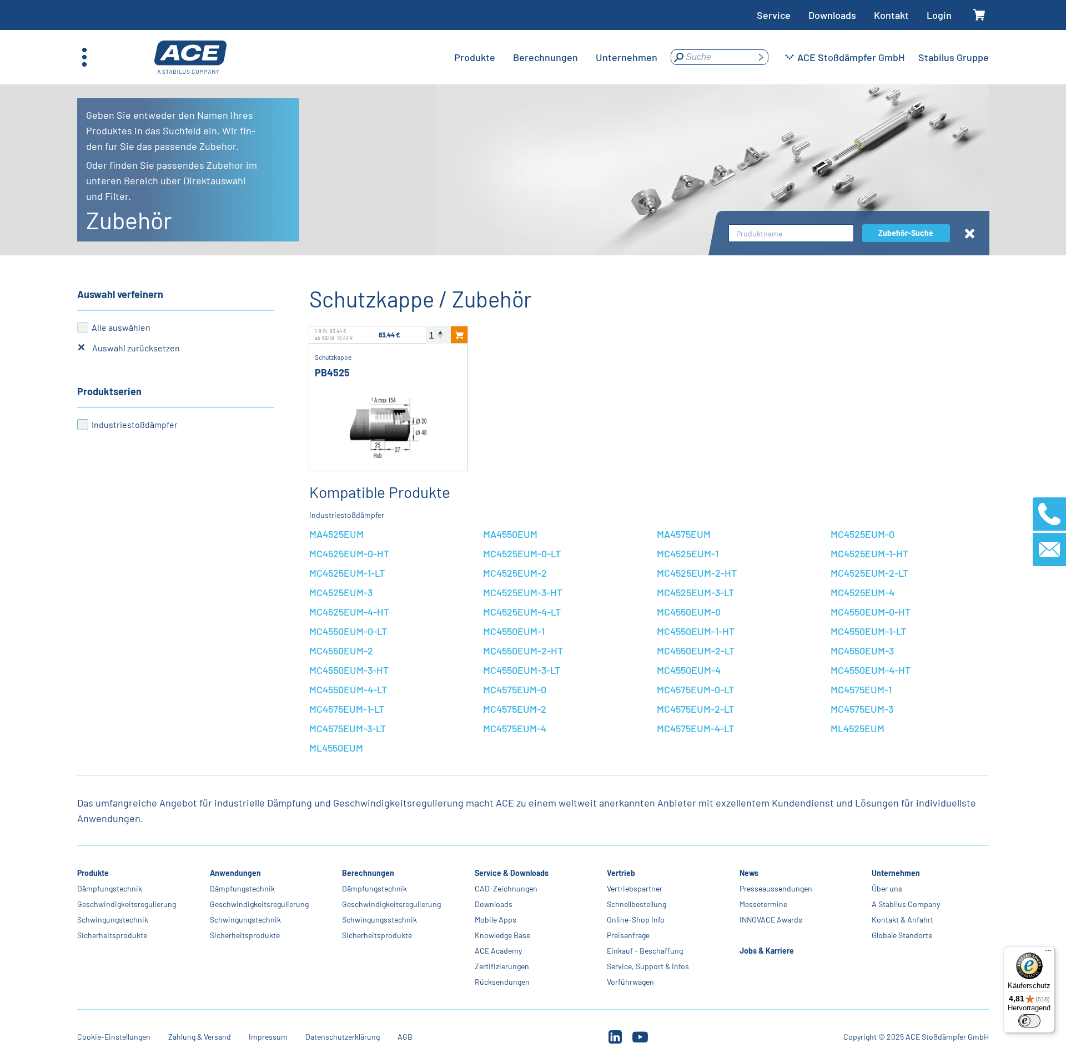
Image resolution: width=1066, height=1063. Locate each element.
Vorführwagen (630, 981)
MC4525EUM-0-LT (522, 553)
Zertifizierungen (502, 966)
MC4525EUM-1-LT (347, 573)
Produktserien (109, 391)
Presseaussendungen (776, 888)
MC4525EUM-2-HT (697, 573)
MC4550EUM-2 (341, 650)
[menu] (555, 57)
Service (774, 15)
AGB (405, 1036)
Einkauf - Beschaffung (645, 950)
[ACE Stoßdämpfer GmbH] (190, 57)
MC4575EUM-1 (861, 689)
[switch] (1029, 1020)
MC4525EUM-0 (862, 534)
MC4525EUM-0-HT (349, 553)
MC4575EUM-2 (514, 709)
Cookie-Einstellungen (113, 1036)
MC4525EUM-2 (515, 573)
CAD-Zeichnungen (506, 888)
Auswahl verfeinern (120, 294)
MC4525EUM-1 (687, 553)
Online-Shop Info (636, 919)
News (749, 873)
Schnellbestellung (636, 904)
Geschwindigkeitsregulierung (126, 904)
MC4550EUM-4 (689, 670)
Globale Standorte (902, 935)
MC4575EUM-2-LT (695, 709)
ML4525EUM (857, 728)
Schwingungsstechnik (379, 919)
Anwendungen (235, 873)
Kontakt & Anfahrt (902, 919)
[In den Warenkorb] (459, 334)
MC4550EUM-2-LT (696, 650)
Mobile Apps (495, 919)
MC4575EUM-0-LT (695, 689)
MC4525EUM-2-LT (869, 573)
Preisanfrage (628, 935)
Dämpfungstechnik (109, 888)
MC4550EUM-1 (514, 631)
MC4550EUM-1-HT (696, 631)
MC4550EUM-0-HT (871, 612)
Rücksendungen (502, 981)
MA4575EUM (684, 534)
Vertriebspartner (634, 888)
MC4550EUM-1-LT (868, 631)
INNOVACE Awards (771, 919)
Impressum (268, 1036)
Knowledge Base (502, 935)
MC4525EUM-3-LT (695, 592)
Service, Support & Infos (648, 966)
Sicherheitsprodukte (112, 935)
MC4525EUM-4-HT (349, 612)
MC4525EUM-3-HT (522, 592)
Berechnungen (368, 873)
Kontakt (891, 15)
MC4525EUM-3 (341, 592)
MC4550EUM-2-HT (523, 650)
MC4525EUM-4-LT (522, 612)
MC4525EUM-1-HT (869, 553)
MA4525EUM (336, 534)
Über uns (887, 888)
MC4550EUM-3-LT (521, 670)
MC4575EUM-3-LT (347, 728)
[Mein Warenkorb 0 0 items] (979, 15)
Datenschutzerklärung (342, 1036)
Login (939, 15)
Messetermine (763, 904)
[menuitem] (474, 57)
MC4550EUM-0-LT (348, 631)
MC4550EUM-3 (862, 650)
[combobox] (791, 233)
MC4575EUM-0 (514, 689)
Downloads (832, 15)
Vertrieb (621, 873)
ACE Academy (498, 950)
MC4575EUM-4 (514, 728)
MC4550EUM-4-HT (871, 670)
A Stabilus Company (906, 904)
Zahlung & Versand (199, 1036)
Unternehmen (896, 873)
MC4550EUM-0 (689, 612)
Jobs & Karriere (767, 950)
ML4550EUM (336, 748)
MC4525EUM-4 (862, 592)
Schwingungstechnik (112, 919)
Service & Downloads (512, 873)
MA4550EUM (510, 534)
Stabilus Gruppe (953, 57)
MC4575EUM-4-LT (695, 728)
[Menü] (1048, 953)
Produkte (93, 873)
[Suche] (760, 57)
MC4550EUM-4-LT (348, 689)
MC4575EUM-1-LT (346, 709)
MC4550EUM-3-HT (349, 670)
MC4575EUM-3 (862, 709)
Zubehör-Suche (905, 233)
